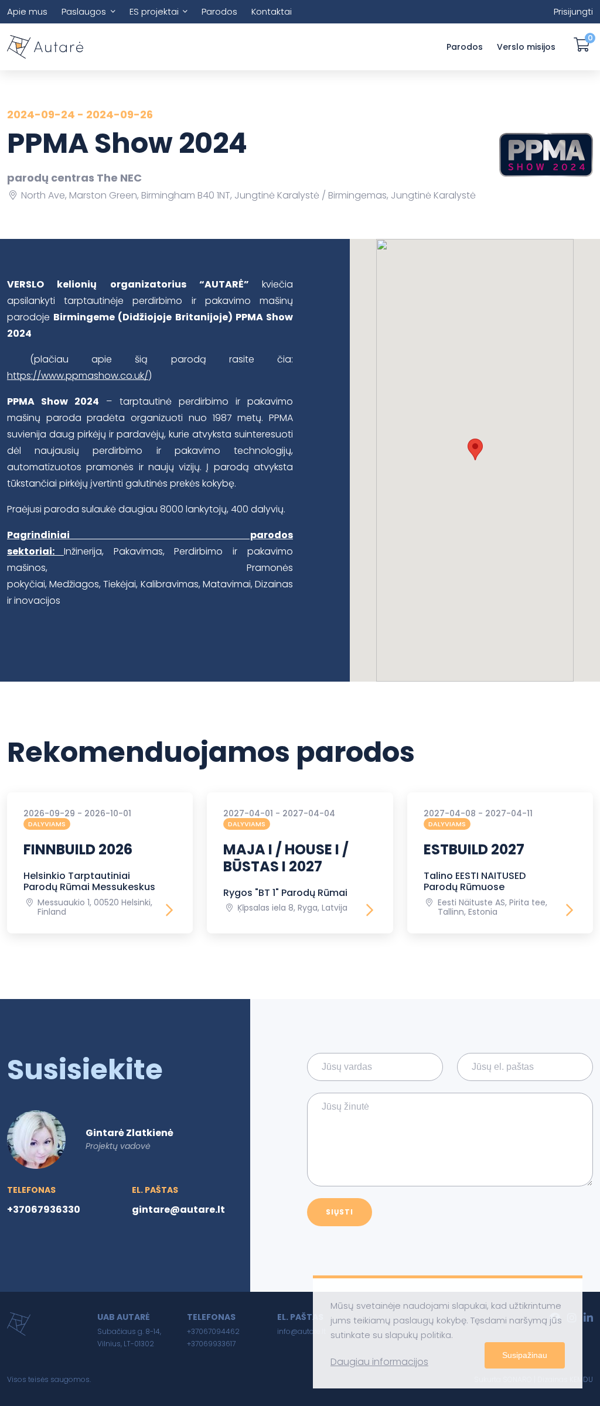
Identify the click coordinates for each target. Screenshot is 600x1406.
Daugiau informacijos (379, 1362)
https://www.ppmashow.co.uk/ (77, 375)
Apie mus (27, 11)
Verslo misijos (526, 47)
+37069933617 (211, 1344)
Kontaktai (271, 11)
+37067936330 (43, 1209)
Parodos (219, 11)
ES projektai (154, 11)
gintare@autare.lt (178, 1209)
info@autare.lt (301, 1331)
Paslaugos (84, 11)
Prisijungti (573, 11)
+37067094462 (213, 1331)
